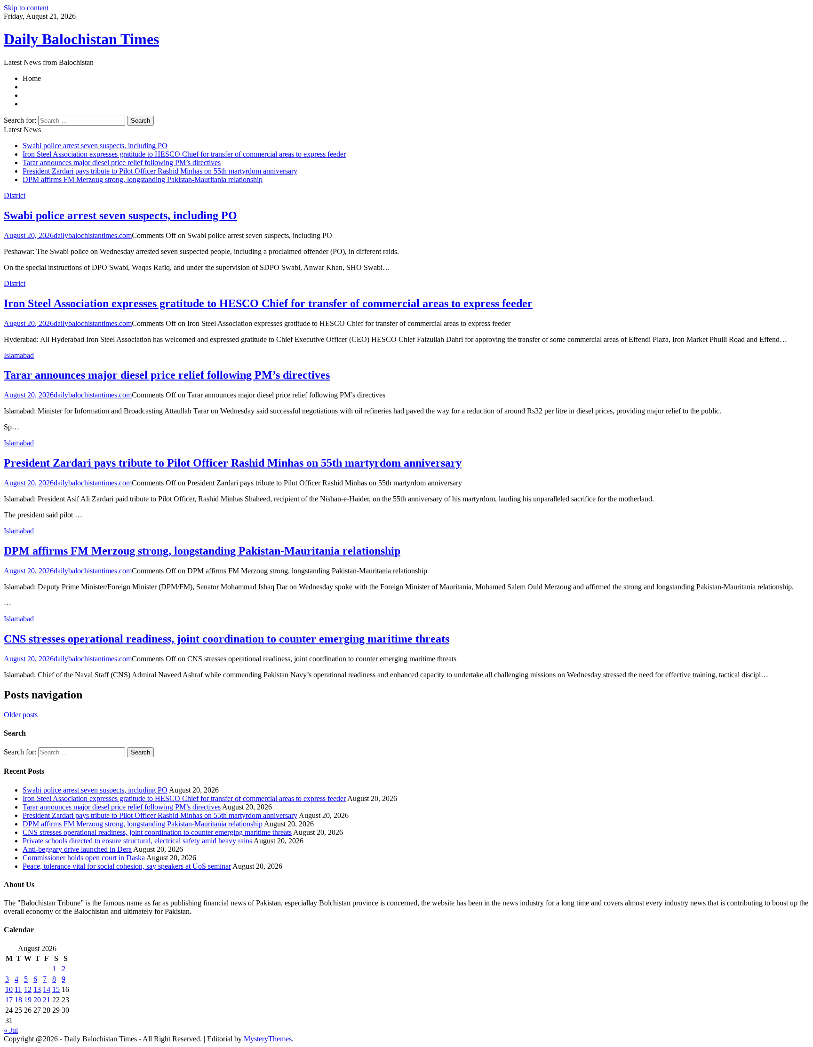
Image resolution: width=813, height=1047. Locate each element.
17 (9, 1000)
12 (28, 989)
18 (18, 1000)
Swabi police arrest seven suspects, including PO (95, 146)
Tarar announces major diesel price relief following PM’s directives (122, 163)
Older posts (21, 715)
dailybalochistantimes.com (93, 235)
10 (9, 989)
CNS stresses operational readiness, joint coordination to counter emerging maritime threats (226, 639)
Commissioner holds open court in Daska (84, 858)
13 (37, 989)
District (14, 195)
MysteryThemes (268, 1039)
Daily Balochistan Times (81, 39)
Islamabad (19, 355)
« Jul (11, 1030)
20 (37, 1000)
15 (56, 989)
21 (46, 1000)
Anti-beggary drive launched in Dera (77, 849)
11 (18, 989)
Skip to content (26, 8)
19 (28, 1000)
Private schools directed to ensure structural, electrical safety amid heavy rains (137, 841)
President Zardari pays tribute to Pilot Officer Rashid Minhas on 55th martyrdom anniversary (160, 171)
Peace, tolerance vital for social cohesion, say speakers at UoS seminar (127, 866)
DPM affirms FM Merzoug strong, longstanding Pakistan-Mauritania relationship (143, 179)
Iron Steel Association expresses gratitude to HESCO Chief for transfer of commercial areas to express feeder (184, 154)
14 (46, 989)
